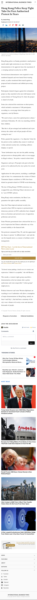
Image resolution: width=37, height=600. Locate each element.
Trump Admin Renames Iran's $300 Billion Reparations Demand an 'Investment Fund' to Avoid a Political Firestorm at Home (17, 411)
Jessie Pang (6, 19)
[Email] (19, 25)
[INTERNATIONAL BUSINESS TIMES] (18, 2)
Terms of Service (7, 263)
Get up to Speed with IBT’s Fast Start (25, 542)
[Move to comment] (23, 25)
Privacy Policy (17, 263)
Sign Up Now (10, 545)
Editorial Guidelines (27, 316)
